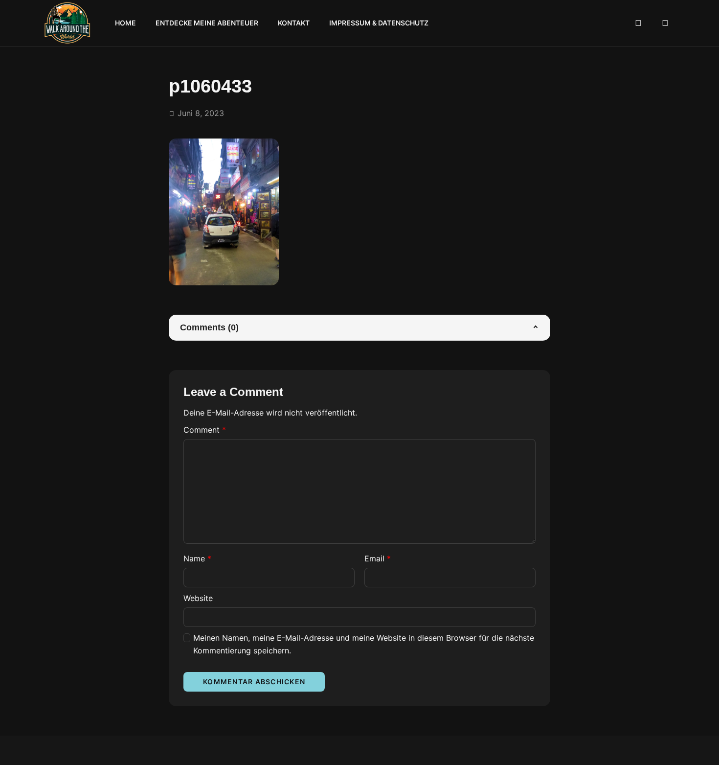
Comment (204, 430)
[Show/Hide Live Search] (638, 23)
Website (198, 598)
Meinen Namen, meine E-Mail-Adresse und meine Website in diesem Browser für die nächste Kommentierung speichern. (363, 644)
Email (377, 558)
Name (197, 558)
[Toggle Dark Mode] (665, 23)
